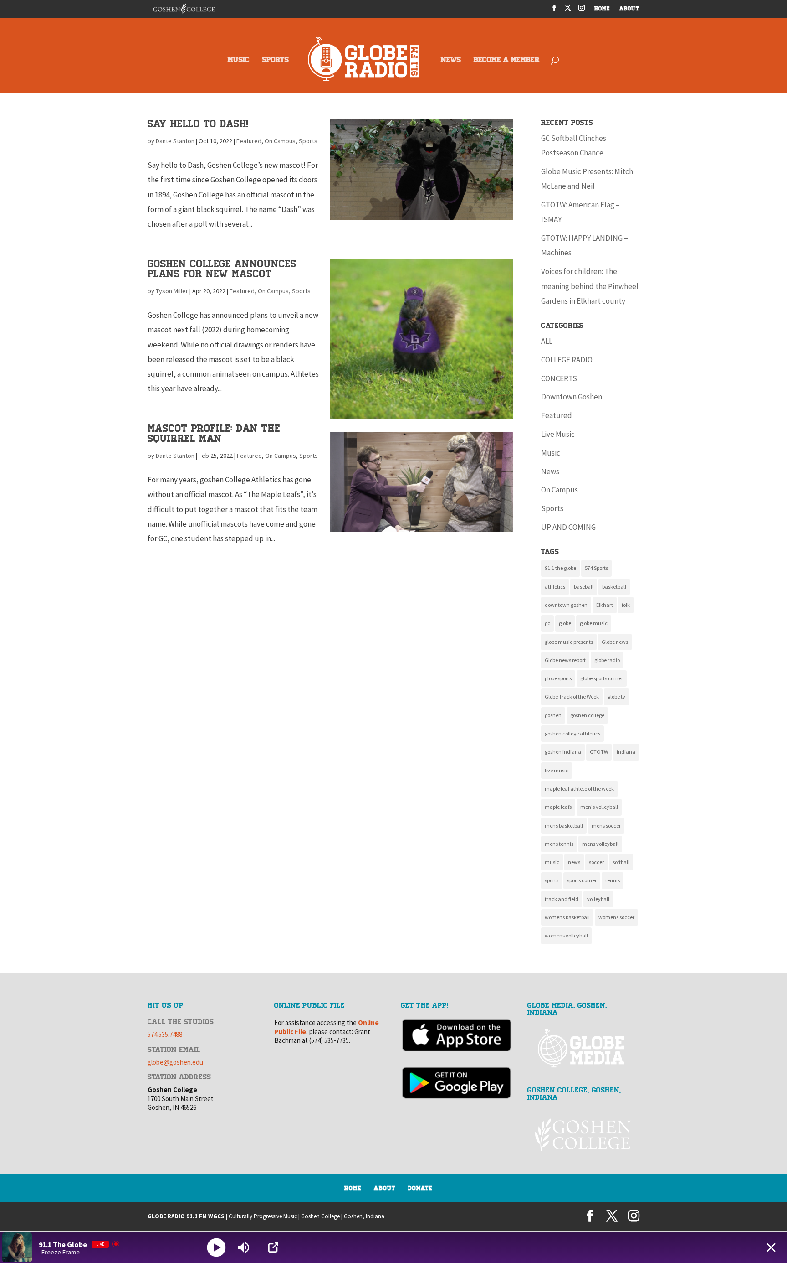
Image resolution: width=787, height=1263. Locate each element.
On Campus (280, 141)
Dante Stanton (175, 141)
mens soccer (606, 825)
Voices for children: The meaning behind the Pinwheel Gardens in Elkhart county (590, 286)
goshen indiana (563, 751)
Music (550, 453)
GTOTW (599, 751)
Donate (420, 1188)
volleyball (598, 898)
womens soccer (616, 917)
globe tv (616, 696)
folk (626, 604)
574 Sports (596, 567)
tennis (612, 880)
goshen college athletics (572, 733)
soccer (596, 862)
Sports (308, 141)
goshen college (587, 715)
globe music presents (569, 641)
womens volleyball (566, 935)
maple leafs (558, 806)
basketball (614, 586)
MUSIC (239, 60)
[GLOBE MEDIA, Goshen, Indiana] (583, 1048)
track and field (561, 898)
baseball (583, 586)
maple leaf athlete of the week (579, 788)
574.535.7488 (165, 1034)
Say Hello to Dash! (198, 124)
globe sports (558, 678)
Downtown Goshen (571, 397)
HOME (602, 9)
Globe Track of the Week (572, 696)
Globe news (615, 641)
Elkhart (604, 604)
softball (621, 862)
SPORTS (275, 60)
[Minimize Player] (771, 1247)
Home (353, 1188)
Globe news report (565, 660)
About (385, 1188)
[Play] (216, 1247)
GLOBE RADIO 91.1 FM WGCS (186, 1216)
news (574, 862)
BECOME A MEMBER (507, 60)
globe (565, 623)
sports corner (582, 880)
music (552, 862)
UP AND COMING (568, 527)
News (550, 471)
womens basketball (567, 917)
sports (551, 880)
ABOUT (629, 9)
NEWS (451, 60)
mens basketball (564, 825)
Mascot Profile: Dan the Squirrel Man (214, 433)
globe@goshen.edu (175, 1062)
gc (547, 623)
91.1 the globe (560, 567)
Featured (248, 141)
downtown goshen (566, 604)
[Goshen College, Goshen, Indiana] (583, 1134)
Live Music (558, 434)
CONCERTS (559, 378)
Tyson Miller (172, 291)
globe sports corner (601, 678)
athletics (555, 586)
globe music (594, 623)
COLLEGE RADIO (567, 360)
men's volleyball (599, 806)
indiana (626, 751)
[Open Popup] (273, 1247)
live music (556, 770)
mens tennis (559, 843)
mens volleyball (600, 843)
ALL (546, 341)
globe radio (607, 660)
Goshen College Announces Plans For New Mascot (222, 269)
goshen (553, 715)
